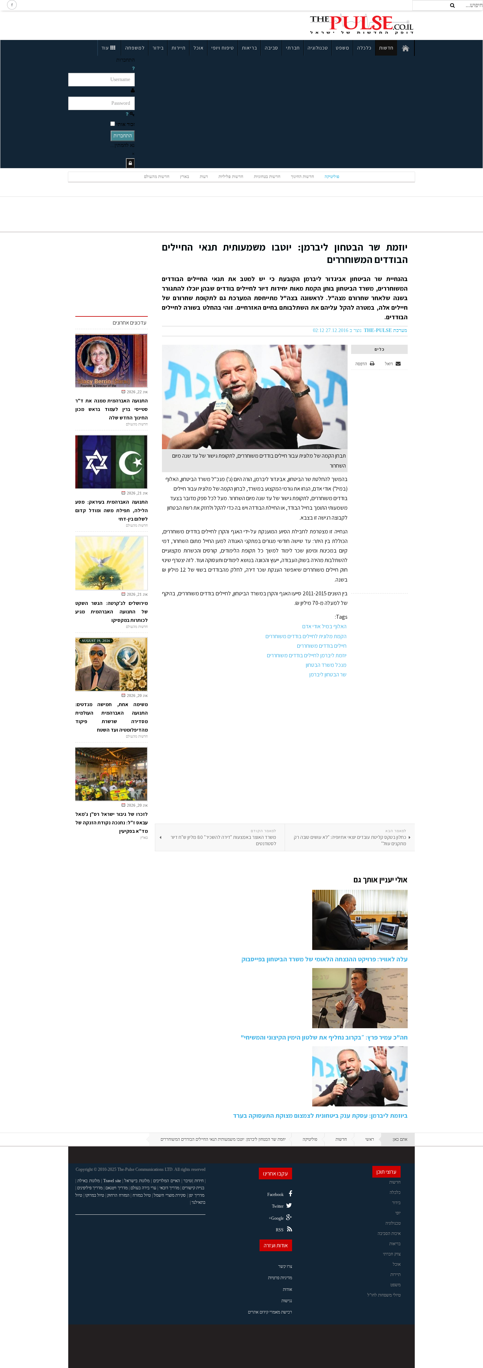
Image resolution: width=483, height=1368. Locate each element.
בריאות (249, 48)
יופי (398, 1212)
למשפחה (135, 48)
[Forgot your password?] (127, 114)
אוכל (198, 48)
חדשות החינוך (302, 176)
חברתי (293, 48)
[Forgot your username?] (133, 68)
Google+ (276, 1218)
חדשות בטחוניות (267, 176)
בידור (158, 48)
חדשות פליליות (231, 176)
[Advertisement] (130, 24)
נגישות (286, 1300)
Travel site (112, 1180)
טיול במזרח (142, 1195)
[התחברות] (130, 163)
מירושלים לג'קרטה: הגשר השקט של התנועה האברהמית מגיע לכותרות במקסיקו (111, 611)
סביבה (271, 48)
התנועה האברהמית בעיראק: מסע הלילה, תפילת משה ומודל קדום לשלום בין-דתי (111, 510)
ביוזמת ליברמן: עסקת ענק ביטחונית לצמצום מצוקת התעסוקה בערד (320, 1115)
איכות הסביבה (389, 1233)
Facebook (275, 1194)
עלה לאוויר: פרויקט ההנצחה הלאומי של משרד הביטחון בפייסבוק (325, 959)
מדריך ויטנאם (116, 1187)
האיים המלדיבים (166, 1180)
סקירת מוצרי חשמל (170, 1195)
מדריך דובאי (169, 1187)
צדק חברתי (392, 1254)
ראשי (369, 1139)
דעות (204, 176)
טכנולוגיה (318, 48)
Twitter (278, 1206)
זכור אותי (125, 124)
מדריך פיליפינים (90, 1187)
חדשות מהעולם (156, 176)
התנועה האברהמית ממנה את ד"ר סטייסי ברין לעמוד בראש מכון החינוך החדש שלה (111, 409)
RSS (280, 1229)
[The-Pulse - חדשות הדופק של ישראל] (362, 24)
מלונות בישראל (137, 1180)
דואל (389, 363)
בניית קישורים (193, 1187)
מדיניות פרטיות (280, 1277)
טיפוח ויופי (222, 48)
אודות (287, 1289)
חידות (199, 1180)
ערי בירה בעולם (143, 1187)
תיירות (178, 48)
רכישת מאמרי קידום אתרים (270, 1312)
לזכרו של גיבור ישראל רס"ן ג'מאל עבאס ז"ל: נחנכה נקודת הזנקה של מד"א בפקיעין (111, 822)
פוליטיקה (332, 176)
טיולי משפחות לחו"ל (384, 1295)
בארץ (184, 176)
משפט (342, 48)
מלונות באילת (88, 1180)
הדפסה (361, 363)
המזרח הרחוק (118, 1195)
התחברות (123, 135)
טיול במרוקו (94, 1195)
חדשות (386, 48)
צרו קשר (285, 1266)
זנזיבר (188, 1180)
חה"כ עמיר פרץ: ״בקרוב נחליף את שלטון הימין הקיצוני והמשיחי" (324, 1037)
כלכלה (364, 48)
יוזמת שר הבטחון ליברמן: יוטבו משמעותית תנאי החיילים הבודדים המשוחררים (285, 253)
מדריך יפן (196, 1195)
